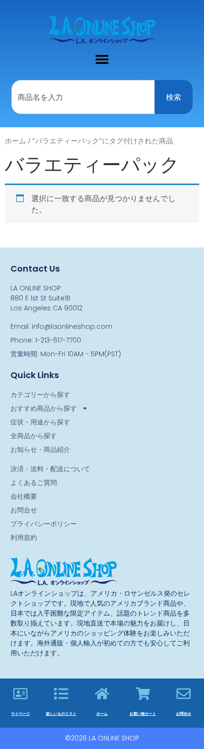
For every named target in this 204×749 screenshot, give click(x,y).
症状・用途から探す (40, 422)
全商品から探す (33, 436)
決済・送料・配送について (50, 469)
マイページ (20, 714)
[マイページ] (20, 694)
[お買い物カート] (143, 694)
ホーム (15, 141)
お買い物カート (143, 714)
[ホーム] (102, 694)
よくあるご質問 (33, 482)
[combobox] (83, 97)
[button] (102, 59)
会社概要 (23, 496)
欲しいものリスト (61, 714)
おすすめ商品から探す (43, 408)
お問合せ (23, 510)
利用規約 (23, 537)
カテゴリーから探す (40, 394)
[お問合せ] (183, 694)
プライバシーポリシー (43, 524)
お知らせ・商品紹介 (40, 449)
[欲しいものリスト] (61, 694)
